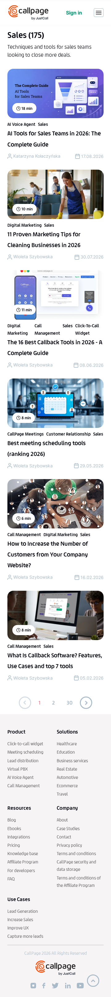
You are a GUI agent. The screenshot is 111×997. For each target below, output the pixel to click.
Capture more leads (25, 936)
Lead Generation (22, 911)
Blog (11, 820)
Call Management (24, 534)
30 (69, 703)
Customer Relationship (68, 434)
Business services (72, 760)
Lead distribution (23, 760)
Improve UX (18, 928)
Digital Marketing (24, 225)
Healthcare (67, 744)
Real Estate (67, 769)
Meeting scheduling (25, 752)
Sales (43, 124)
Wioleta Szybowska (33, 256)
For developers (21, 870)
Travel (62, 794)
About (62, 820)
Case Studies (68, 828)
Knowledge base (22, 853)
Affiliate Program (22, 862)
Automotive (67, 777)
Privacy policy (69, 845)
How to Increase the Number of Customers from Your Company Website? (47, 554)
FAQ (11, 879)
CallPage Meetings (25, 434)
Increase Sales (20, 919)
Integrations (18, 837)
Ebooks (14, 828)
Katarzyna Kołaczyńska (36, 156)
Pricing (13, 845)
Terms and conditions (76, 853)
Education (66, 752)
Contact (64, 837)
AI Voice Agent (21, 124)
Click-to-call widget (25, 744)
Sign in (74, 13)
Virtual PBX (17, 769)
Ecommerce (67, 785)
